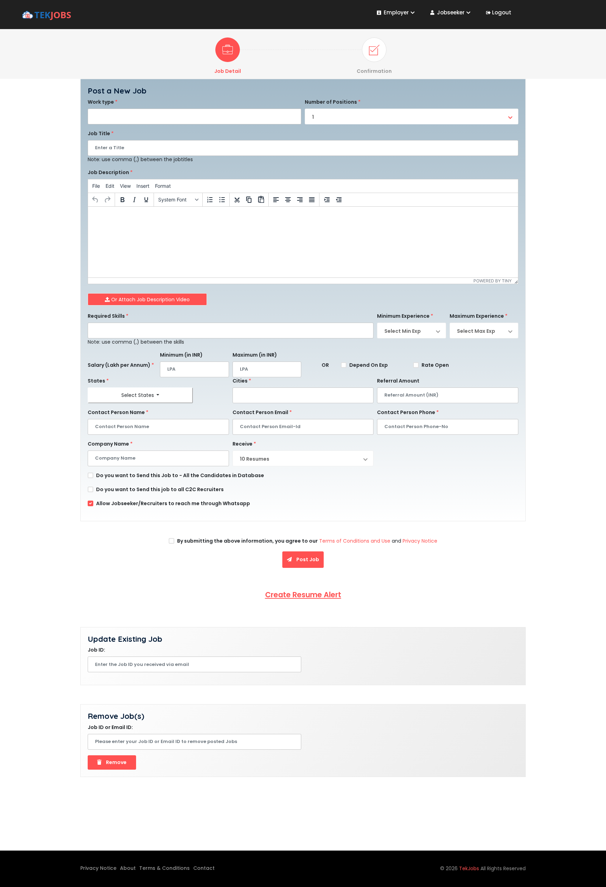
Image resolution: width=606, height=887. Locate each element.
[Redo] (107, 200)
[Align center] (288, 200)
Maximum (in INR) (255, 354)
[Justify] (312, 200)
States (98, 380)
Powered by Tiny (492, 280)
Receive (244, 443)
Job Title (101, 133)
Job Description (110, 172)
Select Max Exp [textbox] (476, 331)
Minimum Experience (405, 315)
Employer (396, 12)
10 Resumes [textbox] (254, 458)
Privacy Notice (420, 540)
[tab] (227, 56)
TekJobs (469, 868)
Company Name (110, 443)
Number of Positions (333, 101)
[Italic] (134, 200)
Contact (204, 868)
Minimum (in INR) (181, 354)
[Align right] (300, 200)
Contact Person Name (118, 412)
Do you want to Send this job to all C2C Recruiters (160, 489)
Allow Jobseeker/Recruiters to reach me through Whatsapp (173, 503)
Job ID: (96, 649)
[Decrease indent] (339, 200)
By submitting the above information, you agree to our (247, 540)
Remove (116, 762)
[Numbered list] (210, 200)
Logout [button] (501, 12)
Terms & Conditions (164, 868)
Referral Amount (398, 380)
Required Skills (108, 315)
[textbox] (92, 114)
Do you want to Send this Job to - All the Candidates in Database (180, 475)
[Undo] (95, 200)
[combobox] (194, 116)
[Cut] (237, 200)
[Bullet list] (222, 200)
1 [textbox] (313, 117)
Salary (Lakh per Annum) (121, 365)
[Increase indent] (327, 200)
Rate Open (435, 365)
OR (325, 365)
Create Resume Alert (303, 595)
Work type (102, 101)
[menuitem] (96, 186)
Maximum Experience (478, 315)
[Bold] (122, 200)
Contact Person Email (262, 412)
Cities (242, 380)
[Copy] (249, 200)
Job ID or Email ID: (110, 727)
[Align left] (276, 200)
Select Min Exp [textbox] (402, 331)
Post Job (307, 559)
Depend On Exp (368, 365)
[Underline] (146, 200)
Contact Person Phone (408, 412)
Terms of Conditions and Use (354, 540)
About (128, 868)
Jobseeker (451, 12)
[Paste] (261, 200)
